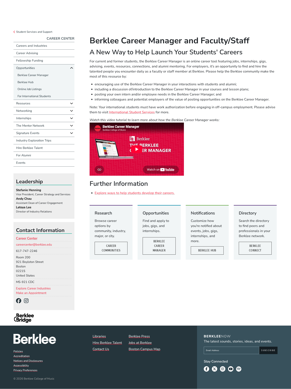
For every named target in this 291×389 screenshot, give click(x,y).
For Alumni (23, 155)
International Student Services (132, 112)
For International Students (34, 96)
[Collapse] (71, 68)
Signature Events (27, 133)
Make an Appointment (31, 293)
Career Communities (111, 248)
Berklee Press (139, 336)
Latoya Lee (23, 207)
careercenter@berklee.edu (34, 244)
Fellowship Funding (29, 61)
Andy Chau (23, 199)
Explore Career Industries (33, 288)
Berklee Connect (255, 248)
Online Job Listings (30, 89)
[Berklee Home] (34, 339)
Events (20, 163)
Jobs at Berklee (140, 342)
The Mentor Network (30, 126)
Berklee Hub (207, 250)
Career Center (60, 38)
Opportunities (25, 68)
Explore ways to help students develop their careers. (135, 193)
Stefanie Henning (28, 190)
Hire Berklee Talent (29, 148)
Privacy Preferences (25, 370)
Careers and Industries (31, 46)
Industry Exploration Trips (33, 140)
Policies (18, 351)
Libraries (99, 336)
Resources (23, 103)
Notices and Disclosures (28, 361)
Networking (24, 111)
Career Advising (27, 53)
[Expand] (71, 103)
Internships (23, 118)
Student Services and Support (34, 32)
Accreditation (21, 356)
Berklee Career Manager (159, 245)
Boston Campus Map (144, 349)
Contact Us (101, 349)
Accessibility (21, 365)
